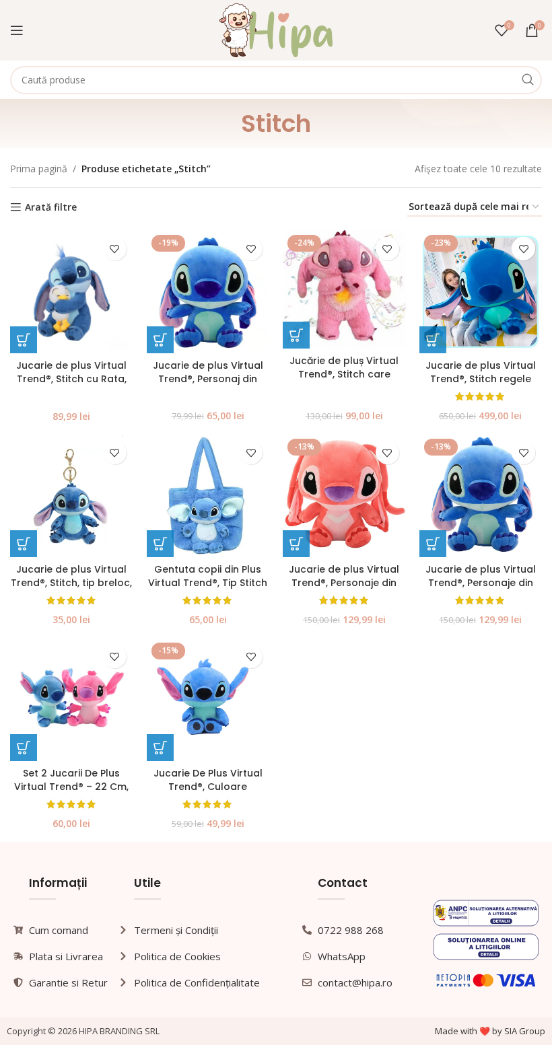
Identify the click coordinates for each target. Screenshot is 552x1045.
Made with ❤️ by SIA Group (490, 1031)
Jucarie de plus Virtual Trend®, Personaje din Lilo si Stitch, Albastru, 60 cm (481, 589)
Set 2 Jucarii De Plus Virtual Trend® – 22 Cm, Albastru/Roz (71, 786)
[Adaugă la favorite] (115, 248)
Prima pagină (38, 168)
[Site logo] (276, 29)
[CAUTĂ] (528, 80)
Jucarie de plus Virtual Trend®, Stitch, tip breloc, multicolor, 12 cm (71, 582)
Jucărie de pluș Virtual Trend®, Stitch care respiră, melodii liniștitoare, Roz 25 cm (344, 380)
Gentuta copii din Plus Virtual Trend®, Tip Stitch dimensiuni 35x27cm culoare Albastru (207, 589)
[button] (23, 339)
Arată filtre (51, 207)
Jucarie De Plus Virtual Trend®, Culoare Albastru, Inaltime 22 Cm (208, 786)
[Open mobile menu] (16, 30)
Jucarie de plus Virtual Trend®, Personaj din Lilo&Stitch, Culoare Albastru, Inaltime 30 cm (208, 385)
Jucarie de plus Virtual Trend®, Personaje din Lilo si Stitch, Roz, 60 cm (344, 582)
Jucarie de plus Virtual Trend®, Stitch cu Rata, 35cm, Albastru (71, 378)
